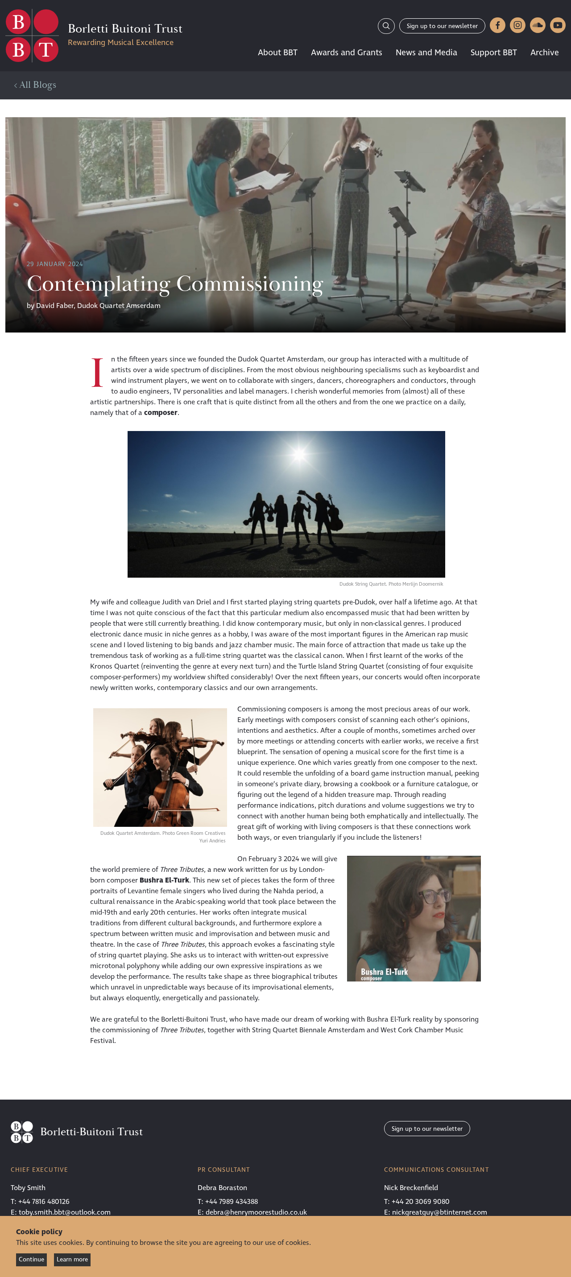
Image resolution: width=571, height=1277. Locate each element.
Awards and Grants (346, 52)
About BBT (278, 52)
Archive (544, 52)
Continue (31, 1259)
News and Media (426, 52)
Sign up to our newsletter (442, 26)
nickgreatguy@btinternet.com (439, 1212)
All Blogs (36, 85)
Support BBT (494, 52)
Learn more (72, 1259)
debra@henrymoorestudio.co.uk (256, 1212)
